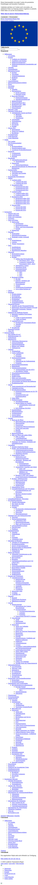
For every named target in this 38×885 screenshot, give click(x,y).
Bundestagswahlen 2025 (22, 198)
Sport (9, 245)
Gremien (14, 507)
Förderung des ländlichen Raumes (18, 312)
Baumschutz (19, 633)
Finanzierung (19, 425)
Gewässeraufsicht (20, 609)
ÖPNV (10, 291)
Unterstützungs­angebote (19, 797)
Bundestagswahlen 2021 (22, 200)
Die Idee (17, 279)
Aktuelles (11, 67)
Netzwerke (18, 512)
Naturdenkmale (19, 653)
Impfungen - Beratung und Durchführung (23, 461)
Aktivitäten (18, 116)
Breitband (15, 77)
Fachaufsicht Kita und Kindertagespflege (21, 395)
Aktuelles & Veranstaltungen (20, 542)
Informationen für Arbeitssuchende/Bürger (20, 792)
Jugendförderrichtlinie (21, 401)
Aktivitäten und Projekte (19, 173)
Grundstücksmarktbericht (22, 584)
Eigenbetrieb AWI (17, 754)
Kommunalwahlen (17, 185)
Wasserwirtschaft (17, 604)
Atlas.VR (11, 331)
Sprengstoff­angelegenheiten (20, 364)
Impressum (7, 868)
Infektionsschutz (20, 482)
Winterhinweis (19, 745)
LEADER (15, 316)
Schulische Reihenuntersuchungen (25, 452)
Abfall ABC (19, 712)
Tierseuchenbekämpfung (19, 519)
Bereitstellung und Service (23, 717)
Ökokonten (18, 658)
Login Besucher (12, 136)
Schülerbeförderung (14, 770)
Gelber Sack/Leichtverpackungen (25, 725)
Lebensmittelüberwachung (19, 525)
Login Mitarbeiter (13, 138)
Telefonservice (16, 348)
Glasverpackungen (20, 727)
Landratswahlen (16, 180)
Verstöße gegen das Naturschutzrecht (26, 663)
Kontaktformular (13, 134)
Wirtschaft (11, 252)
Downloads (15, 124)
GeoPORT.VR (16, 594)
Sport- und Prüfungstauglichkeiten (26, 469)
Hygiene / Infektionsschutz (19, 478)
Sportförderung (16, 247)
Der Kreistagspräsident (14, 143)
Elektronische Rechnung (19, 599)
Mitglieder (18, 114)
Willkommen (8, 54)
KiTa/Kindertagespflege (19, 390)
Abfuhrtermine (16, 702)
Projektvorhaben (16, 294)
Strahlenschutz (19, 485)
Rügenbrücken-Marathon (19, 250)
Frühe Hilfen (15, 398)
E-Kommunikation (13, 697)
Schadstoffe (18, 740)
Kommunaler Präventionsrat (16, 176)
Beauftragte (11, 158)
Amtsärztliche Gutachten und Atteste (26, 467)
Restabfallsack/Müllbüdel (22, 739)
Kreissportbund (16, 249)
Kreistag (14, 72)
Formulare (18, 356)
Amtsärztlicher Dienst (18, 455)
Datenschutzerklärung (21, 165)
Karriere (10, 57)
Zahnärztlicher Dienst (18, 487)
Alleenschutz (19, 628)
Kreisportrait (8, 212)
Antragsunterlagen (17, 787)
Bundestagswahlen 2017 (22, 202)
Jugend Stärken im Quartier (23, 403)
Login (6, 875)
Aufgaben (18, 354)
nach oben (12, 863)
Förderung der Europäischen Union (18, 767)
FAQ (13, 536)
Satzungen (18, 757)
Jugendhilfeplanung (17, 416)
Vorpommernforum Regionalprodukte (21, 269)
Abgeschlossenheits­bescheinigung (22, 566)
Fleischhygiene (16, 527)
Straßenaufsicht (16, 574)
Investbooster (16, 327)
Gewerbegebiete (16, 666)
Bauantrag (15, 559)
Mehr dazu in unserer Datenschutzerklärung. (15, 13)
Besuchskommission (21, 514)
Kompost (14, 747)
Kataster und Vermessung (15, 576)
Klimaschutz (15, 230)
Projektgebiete (16, 296)
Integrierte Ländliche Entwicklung (22, 314)
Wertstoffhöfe (19, 744)
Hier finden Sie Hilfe (18, 504)
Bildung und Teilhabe (18, 346)
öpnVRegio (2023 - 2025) (26, 260)
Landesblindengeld (21, 438)
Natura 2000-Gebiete (21, 651)
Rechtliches (15, 133)
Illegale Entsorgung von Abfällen (25, 730)
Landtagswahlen (16, 192)
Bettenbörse (15, 505)
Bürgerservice (12, 339)
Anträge (17, 285)
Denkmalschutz (16, 569)
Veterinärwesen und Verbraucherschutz (19, 515)
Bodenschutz (19, 621)
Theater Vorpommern (18, 244)
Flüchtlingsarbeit (16, 106)
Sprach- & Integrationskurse (20, 546)
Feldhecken (18, 641)
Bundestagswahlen (17, 197)
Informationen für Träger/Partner (17, 807)
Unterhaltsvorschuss (18, 388)
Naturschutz (15, 624)
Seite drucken (20, 863)
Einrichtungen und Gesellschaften (18, 683)
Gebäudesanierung (20, 643)
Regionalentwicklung (21, 225)
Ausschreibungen (13, 81)
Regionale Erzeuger (14, 329)
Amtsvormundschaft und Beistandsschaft (24, 386)
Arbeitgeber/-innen (17, 539)
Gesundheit (11, 445)
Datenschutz (15, 163)
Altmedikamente (20, 713)
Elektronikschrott (20, 720)
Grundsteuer (19, 589)
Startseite (3, 816)
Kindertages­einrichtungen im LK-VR (26, 391)
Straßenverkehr (16, 376)
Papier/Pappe (19, 737)
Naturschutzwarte (20, 656)
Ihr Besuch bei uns (9, 873)
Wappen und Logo (13, 213)
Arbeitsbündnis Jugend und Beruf (21, 113)
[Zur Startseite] (10, 19)
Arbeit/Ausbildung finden (15, 791)
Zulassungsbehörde (17, 343)
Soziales (10, 418)
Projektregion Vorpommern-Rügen (25, 322)
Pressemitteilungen (17, 782)
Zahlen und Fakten (13, 215)
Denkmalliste (15, 233)
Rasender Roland (20, 687)
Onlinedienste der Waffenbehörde (25, 361)
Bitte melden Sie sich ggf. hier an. (10, 858)
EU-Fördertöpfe (16, 671)
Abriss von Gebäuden (21, 626)
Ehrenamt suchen (20, 94)
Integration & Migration (15, 541)
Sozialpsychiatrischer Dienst (20, 447)
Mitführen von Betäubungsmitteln (24, 472)
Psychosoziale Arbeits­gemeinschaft (25, 509)
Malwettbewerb (16, 708)
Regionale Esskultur (18, 277)
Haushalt (14, 156)
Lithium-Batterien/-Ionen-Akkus (24, 732)
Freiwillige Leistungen (18, 774)
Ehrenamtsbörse (16, 91)
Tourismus (11, 218)
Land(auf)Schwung (17, 321)
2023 (20, 275)
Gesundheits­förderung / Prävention (18, 499)
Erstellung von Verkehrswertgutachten (22, 582)
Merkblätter (15, 789)
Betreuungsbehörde (17, 433)
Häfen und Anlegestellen (19, 378)
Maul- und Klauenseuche (22, 524)
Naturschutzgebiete (21, 655)
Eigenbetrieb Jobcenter (11, 779)
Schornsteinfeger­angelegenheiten (21, 379)
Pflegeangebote (19, 423)
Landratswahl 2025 (21, 181)
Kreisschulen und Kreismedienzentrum (19, 678)
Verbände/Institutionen (18, 76)
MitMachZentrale (17, 101)
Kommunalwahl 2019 (21, 188)
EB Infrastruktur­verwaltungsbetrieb (22, 685)
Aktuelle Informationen (18, 502)
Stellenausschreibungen (18, 62)
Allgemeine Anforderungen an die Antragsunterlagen (22, 555)
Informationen (16, 129)
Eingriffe (18, 636)
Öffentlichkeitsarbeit (21, 759)
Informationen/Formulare (19, 235)
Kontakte (18, 431)
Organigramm (12, 695)
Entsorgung (15, 710)
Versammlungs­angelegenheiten (21, 373)
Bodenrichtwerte (20, 579)
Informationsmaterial (18, 752)
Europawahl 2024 (20, 207)
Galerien (14, 242)
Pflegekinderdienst (17, 411)
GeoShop (14, 593)
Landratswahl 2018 (21, 183)
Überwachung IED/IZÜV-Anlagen (25, 616)
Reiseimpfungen (24, 463)
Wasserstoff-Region (14, 304)
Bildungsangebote (17, 799)
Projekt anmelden (20, 93)
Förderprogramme (17, 400)
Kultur (10, 238)
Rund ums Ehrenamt (18, 96)
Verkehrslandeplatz (21, 692)
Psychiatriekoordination (15, 500)
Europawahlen (16, 205)
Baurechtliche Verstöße (18, 567)
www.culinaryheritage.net (23, 289)
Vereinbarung (19, 118)
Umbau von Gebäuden (22, 661)
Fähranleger (18, 693)
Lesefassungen (16, 153)
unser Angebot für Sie (18, 802)
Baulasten (15, 564)
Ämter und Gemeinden (14, 217)
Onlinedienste (12, 338)
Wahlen (14, 79)
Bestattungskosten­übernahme (23, 440)
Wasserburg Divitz (20, 267)
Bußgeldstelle (16, 366)
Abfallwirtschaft (13, 698)
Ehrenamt (11, 87)
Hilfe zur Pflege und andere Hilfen (22, 435)
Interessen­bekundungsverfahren (17, 82)
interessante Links (17, 591)
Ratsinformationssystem (19, 148)
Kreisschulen (15, 680)
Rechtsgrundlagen (17, 146)
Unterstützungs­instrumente (19, 806)
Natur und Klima (13, 220)
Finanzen (10, 596)
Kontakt (14, 126)
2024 (20, 274)
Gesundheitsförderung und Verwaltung (23, 489)
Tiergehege (18, 660)
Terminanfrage (16, 351)
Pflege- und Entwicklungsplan (24, 227)
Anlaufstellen (16, 119)
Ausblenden (4, 17)
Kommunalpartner (17, 171)
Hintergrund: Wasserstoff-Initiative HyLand (24, 307)
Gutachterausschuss (17, 577)
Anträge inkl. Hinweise (15, 786)
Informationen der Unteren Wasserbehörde (23, 607)
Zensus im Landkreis (18, 131)
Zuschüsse (15, 175)
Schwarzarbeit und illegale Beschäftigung (24, 381)
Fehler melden (8, 878)
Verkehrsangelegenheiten (19, 368)
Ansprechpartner (20, 760)
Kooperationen (16, 255)
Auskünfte (18, 586)
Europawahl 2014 (20, 210)
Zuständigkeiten (20, 755)
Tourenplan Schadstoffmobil (23, 707)
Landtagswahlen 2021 (21, 193)
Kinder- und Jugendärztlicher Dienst (22, 448)
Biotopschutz (19, 635)
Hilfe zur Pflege (20, 437)
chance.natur (15, 222)
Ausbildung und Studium (19, 61)
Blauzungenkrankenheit (22, 522)
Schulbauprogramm (14, 769)
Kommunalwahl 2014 (21, 190)
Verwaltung (15, 74)
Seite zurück (4, 863)
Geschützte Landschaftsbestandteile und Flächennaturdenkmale (25, 647)
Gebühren (15, 749)
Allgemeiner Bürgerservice (19, 341)
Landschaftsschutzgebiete (22, 650)
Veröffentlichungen (17, 301)
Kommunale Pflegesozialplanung (25, 426)
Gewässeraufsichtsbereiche (27, 611)
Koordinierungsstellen (18, 544)
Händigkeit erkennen (21, 453)
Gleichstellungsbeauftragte (19, 160)
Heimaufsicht (16, 374)
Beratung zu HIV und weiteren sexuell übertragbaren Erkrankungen (26, 476)
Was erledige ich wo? (14, 334)
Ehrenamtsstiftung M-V (19, 103)
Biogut (17, 718)
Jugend (10, 384)
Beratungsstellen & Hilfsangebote (21, 547)
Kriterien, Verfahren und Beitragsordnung (22, 281)
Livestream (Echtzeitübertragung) (21, 150)
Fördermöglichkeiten (21, 98)
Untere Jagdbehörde (18, 353)
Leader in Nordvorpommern (23, 317)
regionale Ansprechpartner (19, 804)
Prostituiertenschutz (17, 383)
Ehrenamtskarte (16, 108)
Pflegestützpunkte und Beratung (24, 421)
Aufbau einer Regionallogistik (24, 259)
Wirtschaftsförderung (14, 665)
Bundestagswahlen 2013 (22, 203)
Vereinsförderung (17, 675)
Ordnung (10, 349)
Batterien (18, 715)
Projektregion (19, 223)
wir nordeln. (11, 56)
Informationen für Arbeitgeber (17, 801)
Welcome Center (13, 109)
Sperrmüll (18, 742)
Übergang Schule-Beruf (15, 111)
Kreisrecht (11, 151)
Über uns (10, 811)
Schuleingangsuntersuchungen (24, 450)
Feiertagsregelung (20, 723)
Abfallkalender (19, 705)
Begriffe (17, 430)
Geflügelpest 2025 (20, 520)
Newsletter (11, 86)
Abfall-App (18, 703)
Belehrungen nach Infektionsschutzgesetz (22, 457)
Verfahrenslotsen (16, 413)
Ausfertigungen (16, 155)
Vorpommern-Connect (21, 265)
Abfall (17, 619)
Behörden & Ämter (17, 549)
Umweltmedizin (20, 483)
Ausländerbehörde (13, 530)
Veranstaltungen (12, 69)
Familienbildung (16, 410)
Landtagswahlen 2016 (21, 195)
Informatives (15, 670)
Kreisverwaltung (9, 332)
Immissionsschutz (20, 623)
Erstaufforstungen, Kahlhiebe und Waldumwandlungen (25, 639)
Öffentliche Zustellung (14, 809)
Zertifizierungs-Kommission (23, 287)
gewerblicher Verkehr (21, 371)
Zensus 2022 (12, 128)
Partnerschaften (12, 170)
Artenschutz (19, 629)
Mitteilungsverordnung (18, 601)
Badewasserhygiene (21, 480)
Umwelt (10, 603)
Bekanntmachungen (14, 71)
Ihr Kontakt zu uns (13, 812)
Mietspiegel (18, 588)
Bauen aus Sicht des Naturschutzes (25, 631)
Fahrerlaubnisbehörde (18, 344)
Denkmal (10, 232)
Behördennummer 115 (14, 336)
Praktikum (15, 529)
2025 (20, 272)
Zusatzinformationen (18, 302)
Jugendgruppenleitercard (22, 99)
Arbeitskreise (19, 510)
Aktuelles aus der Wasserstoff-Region (23, 306)
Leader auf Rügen (20, 319)
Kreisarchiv (11, 765)
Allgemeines (15, 794)
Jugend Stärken (16, 415)
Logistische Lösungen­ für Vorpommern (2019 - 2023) (27, 263)
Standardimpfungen (25, 465)
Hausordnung (12, 764)
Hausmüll (18, 728)
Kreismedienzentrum (18, 682)
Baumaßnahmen (16, 297)
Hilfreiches (15, 123)
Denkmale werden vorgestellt (20, 237)
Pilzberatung (19, 497)
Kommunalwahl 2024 (21, 186)
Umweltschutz (16, 618)
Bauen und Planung (14, 552)
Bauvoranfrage (16, 557)
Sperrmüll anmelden (18, 762)
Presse (10, 84)
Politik (6, 139)
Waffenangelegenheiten (18, 358)
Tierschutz (15, 517)
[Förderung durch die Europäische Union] (19, 45)
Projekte (14, 257)
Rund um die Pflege (17, 420)
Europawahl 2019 (20, 208)
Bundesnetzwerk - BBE (19, 104)
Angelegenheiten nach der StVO (24, 369)
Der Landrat (11, 141)
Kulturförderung (16, 240)
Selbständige (15, 796)
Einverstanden (13, 17)
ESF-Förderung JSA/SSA (23, 408)
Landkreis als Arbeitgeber (19, 59)
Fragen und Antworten (22, 428)
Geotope (17, 645)
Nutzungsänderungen (18, 571)
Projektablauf (16, 299)
